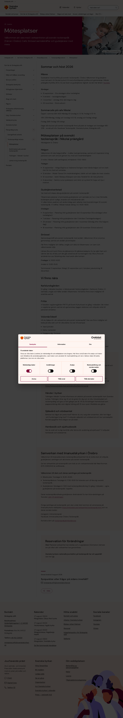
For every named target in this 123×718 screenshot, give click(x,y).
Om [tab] (90, 344)
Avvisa (34, 379)
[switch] (50, 371)
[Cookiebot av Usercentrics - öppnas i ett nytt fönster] (94, 337)
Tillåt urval (61, 379)
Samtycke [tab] (32, 344)
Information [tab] (61, 344)
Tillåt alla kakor (89, 379)
